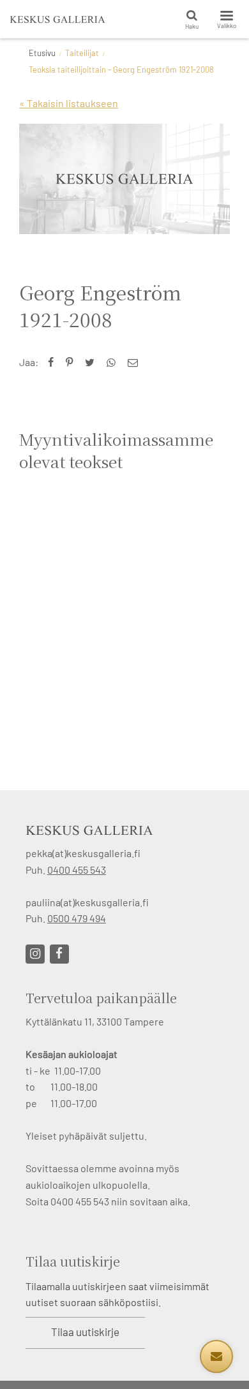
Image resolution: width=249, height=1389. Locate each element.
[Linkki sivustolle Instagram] (35, 954)
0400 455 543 (76, 870)
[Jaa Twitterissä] (92, 362)
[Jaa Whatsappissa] (114, 362)
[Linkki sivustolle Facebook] (59, 954)
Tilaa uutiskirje (85, 1331)
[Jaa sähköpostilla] (136, 362)
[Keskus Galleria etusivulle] (57, 19)
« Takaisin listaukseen (68, 103)
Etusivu (42, 53)
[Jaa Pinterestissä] (72, 362)
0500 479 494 (76, 918)
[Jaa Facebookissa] (53, 362)
